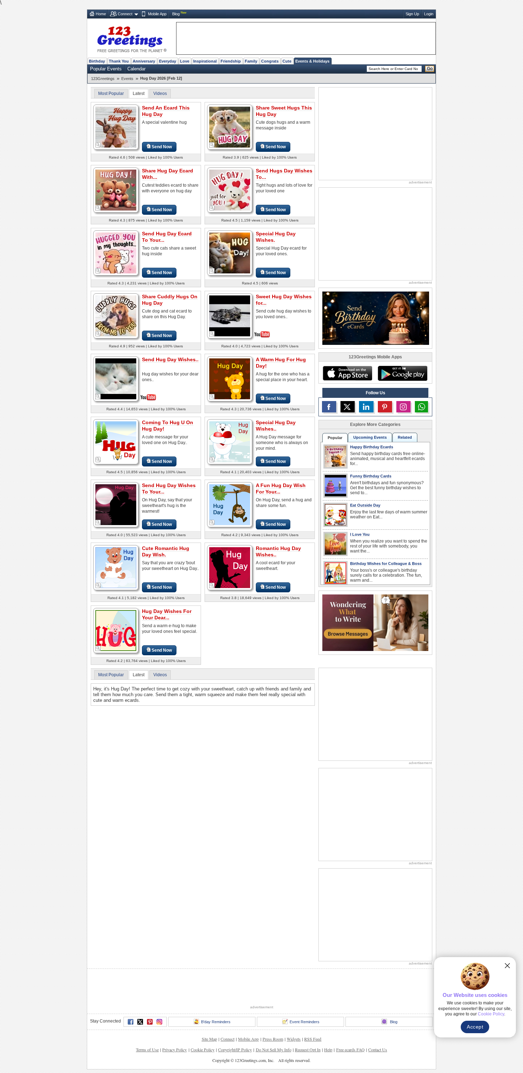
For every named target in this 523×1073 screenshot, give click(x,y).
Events (127, 78)
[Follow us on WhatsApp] (421, 406)
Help (328, 1049)
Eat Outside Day (365, 505)
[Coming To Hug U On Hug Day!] (115, 441)
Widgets (294, 1039)
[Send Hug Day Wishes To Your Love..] (115, 504)
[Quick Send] (98, 145)
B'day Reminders (216, 1022)
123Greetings (103, 78)
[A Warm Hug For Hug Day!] (229, 378)
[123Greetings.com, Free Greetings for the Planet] (131, 38)
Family (251, 61)
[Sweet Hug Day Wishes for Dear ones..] (229, 315)
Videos (160, 93)
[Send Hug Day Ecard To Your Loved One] (115, 253)
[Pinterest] (150, 1022)
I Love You (360, 534)
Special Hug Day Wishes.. (276, 426)
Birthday (97, 61)
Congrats (270, 61)
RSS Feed (312, 1039)
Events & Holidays (312, 61)
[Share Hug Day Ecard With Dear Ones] (115, 190)
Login (428, 14)
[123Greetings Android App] (402, 373)
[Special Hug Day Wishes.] (229, 253)
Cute (286, 61)
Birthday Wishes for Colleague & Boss (386, 563)
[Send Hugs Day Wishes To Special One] (229, 190)
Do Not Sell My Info (273, 1049)
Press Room (273, 1039)
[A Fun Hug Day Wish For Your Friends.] (229, 504)
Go (430, 68)
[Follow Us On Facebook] (329, 406)
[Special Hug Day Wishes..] (229, 441)
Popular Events (106, 68)
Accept (475, 1027)
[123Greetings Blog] (375, 622)
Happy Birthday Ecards (371, 447)
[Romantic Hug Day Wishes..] (229, 567)
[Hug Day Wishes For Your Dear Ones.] (115, 630)
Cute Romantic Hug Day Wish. (165, 551)
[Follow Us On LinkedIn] (366, 406)
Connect (125, 14)
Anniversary (144, 61)
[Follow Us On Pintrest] (385, 406)
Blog (176, 14)
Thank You (119, 61)
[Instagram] (159, 1022)
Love (184, 61)
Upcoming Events (370, 437)
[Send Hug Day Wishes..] (115, 378)
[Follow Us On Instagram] (403, 406)
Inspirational (205, 61)
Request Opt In (308, 1049)
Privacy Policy (174, 1049)
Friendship (231, 61)
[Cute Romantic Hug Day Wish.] (115, 567)
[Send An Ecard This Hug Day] (115, 127)
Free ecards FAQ (350, 1049)
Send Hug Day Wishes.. (170, 359)
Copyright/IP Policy (235, 1049)
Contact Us (377, 1049)
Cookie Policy (203, 1049)
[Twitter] (140, 1022)
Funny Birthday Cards (370, 476)
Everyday (167, 61)
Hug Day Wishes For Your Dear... (166, 614)
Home (101, 14)
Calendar (136, 68)
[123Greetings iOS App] (347, 373)
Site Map (209, 1039)
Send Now (162, 146)
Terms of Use (147, 1049)
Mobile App (157, 14)
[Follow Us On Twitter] (347, 406)
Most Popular (111, 93)
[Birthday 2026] (375, 318)
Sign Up (412, 14)
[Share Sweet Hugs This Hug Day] (229, 127)
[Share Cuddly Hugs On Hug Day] (115, 316)
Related (405, 437)
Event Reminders (304, 1022)
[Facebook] (130, 1022)
